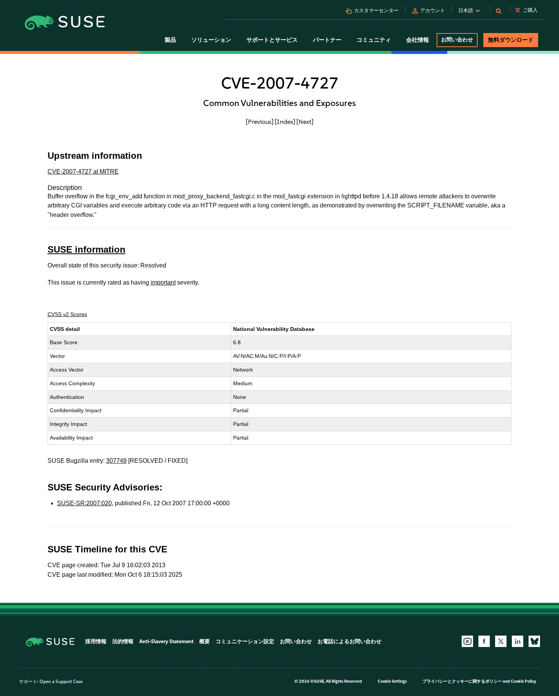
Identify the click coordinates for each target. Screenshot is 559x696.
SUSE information (86, 249)
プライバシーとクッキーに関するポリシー (462, 681)
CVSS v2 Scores (67, 314)
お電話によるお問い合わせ (349, 641)
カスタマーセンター (376, 10)
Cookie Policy (523, 681)
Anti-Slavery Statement (166, 641)
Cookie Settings (392, 681)
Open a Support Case (61, 681)
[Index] (285, 121)
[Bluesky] (534, 641)
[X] (501, 641)
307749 (116, 460)
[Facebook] (484, 641)
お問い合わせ (457, 39)
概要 (204, 641)
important (163, 282)
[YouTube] (467, 641)
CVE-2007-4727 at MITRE (83, 171)
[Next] (305, 121)
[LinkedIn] (517, 641)
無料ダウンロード (511, 39)
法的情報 (122, 641)
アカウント (432, 10)
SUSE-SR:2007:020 (84, 503)
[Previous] (259, 121)
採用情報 (95, 641)
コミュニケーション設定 (245, 641)
